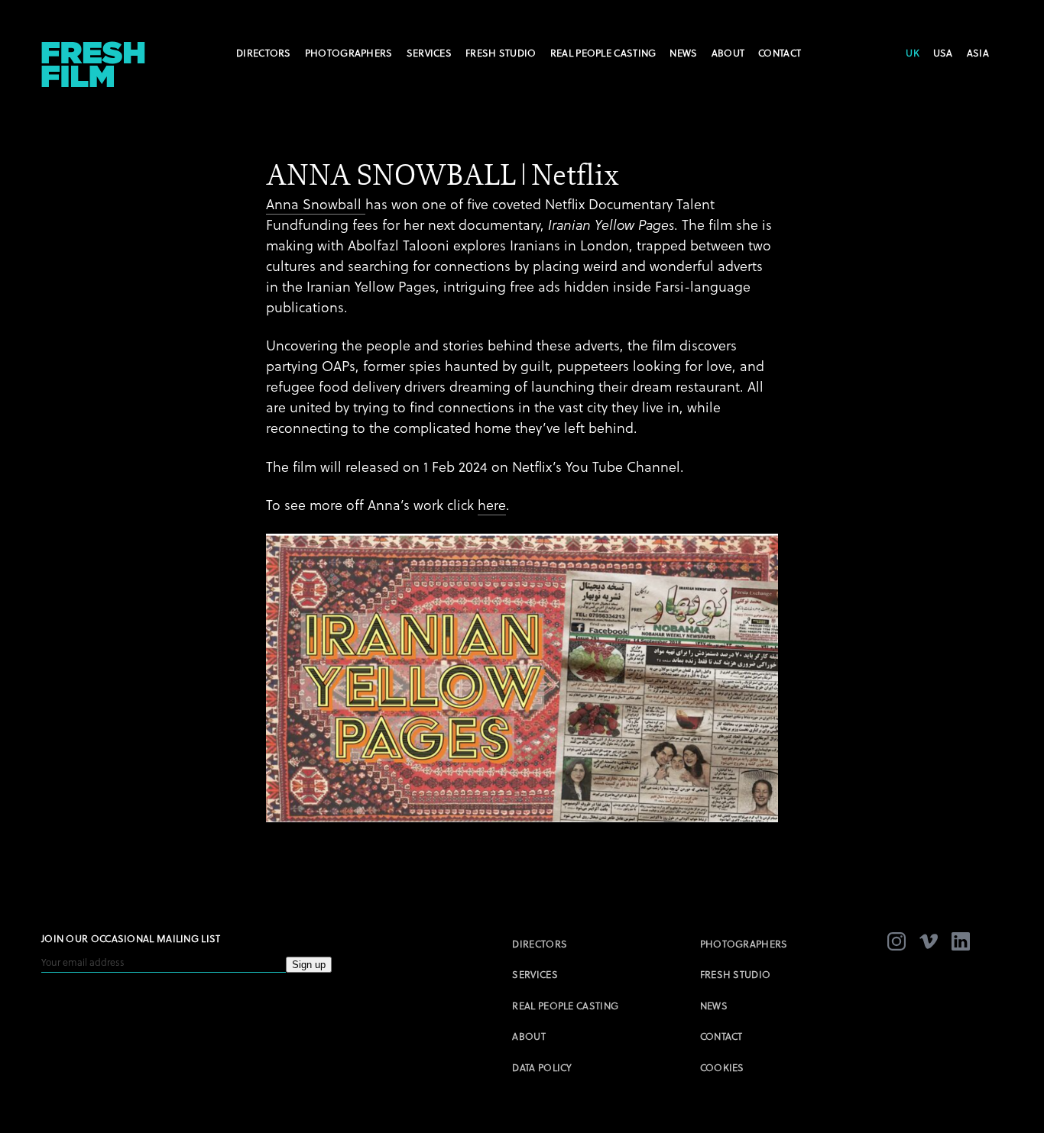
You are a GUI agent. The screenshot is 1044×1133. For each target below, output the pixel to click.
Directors (263, 53)
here (492, 505)
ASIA (978, 53)
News (683, 53)
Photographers (349, 53)
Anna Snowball (315, 204)
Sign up (309, 964)
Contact (779, 53)
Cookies (722, 1067)
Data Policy (542, 1067)
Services (429, 53)
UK (912, 53)
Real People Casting (603, 53)
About (728, 53)
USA (943, 53)
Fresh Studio (501, 53)
